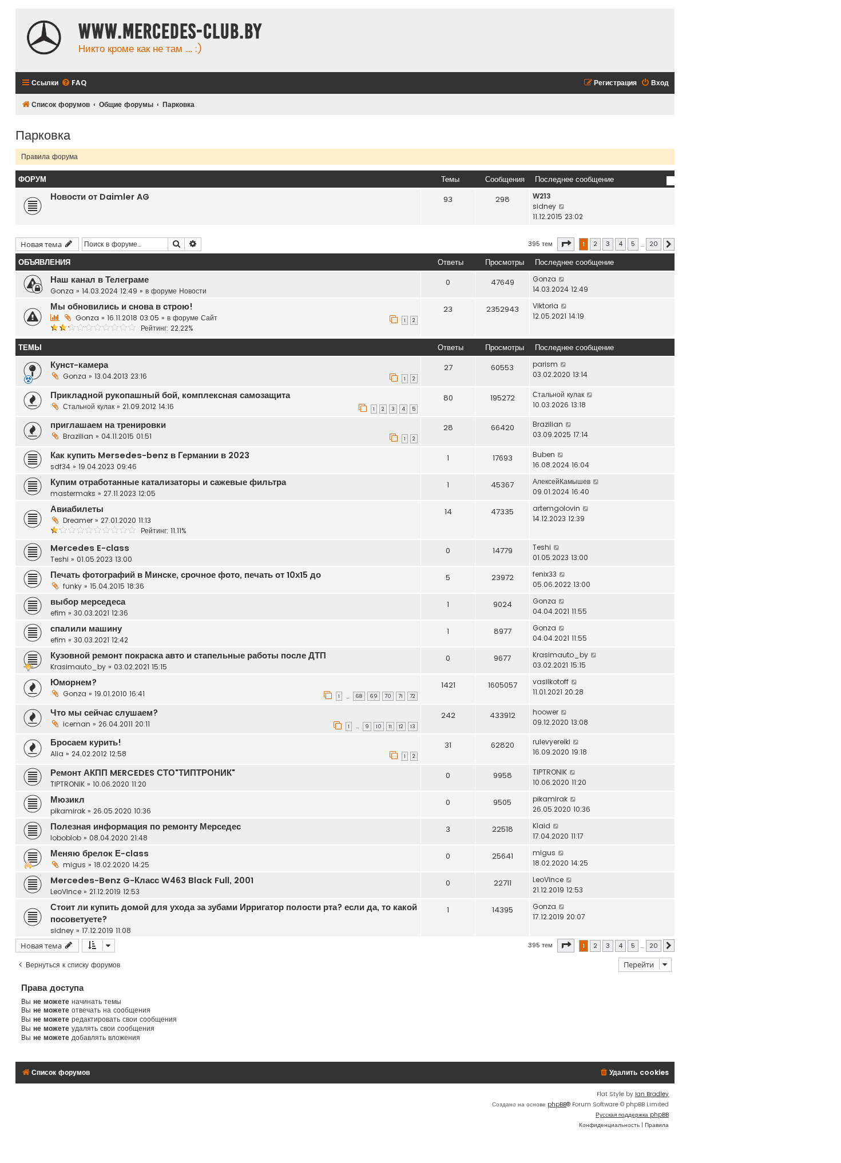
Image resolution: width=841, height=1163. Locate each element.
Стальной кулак (88, 406)
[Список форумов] (44, 38)
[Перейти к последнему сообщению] (562, 279)
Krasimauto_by (78, 667)
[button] (565, 244)
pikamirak (67, 811)
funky (72, 586)
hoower (545, 712)
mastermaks (73, 493)
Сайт (209, 318)
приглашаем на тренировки (108, 425)
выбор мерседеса (87, 602)
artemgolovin (556, 508)
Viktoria (545, 306)
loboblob (65, 838)
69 (374, 696)
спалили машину (86, 628)
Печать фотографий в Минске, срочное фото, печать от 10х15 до (185, 575)
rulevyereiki (551, 742)
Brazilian (78, 436)
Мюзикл (67, 799)
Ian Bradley (652, 1094)
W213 (542, 196)
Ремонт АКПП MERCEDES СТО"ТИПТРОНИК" (142, 773)
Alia (57, 754)
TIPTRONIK (67, 784)
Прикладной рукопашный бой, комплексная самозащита (170, 395)
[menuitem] (73, 83)
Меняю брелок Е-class (99, 853)
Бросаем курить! (85, 742)
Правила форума (49, 156)
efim (58, 613)
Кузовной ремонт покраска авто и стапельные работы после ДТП (188, 655)
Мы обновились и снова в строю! (121, 306)
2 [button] (595, 243)
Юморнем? (73, 682)
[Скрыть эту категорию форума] (671, 180)
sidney (544, 206)
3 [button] (608, 243)
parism (545, 364)
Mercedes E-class (89, 548)
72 (412, 696)
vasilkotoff (551, 681)
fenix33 (545, 574)
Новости (193, 291)
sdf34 (60, 466)
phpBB (557, 1104)
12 (401, 726)
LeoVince (65, 891)
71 (400, 696)
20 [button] (653, 243)
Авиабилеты (77, 509)
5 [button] (633, 243)
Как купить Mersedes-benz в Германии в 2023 (149, 455)
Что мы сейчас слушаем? (104, 713)
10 (379, 726)
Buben (544, 454)
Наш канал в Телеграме (99, 279)
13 (412, 726)
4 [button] (620, 243)
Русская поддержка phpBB (632, 1114)
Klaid (541, 826)
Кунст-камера (79, 365)
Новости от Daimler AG (99, 197)
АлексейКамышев (561, 481)
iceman (76, 724)
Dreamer (78, 520)
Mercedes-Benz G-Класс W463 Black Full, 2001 (151, 880)
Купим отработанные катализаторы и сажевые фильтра (168, 482)
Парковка (42, 134)
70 (387, 696)
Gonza (62, 291)
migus (74, 865)
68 (359, 696)
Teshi (59, 559)
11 (390, 726)
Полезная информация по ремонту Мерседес (145, 826)
